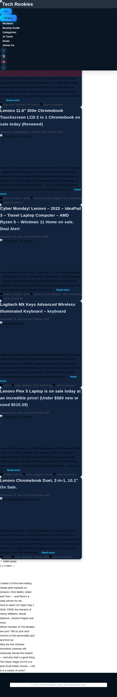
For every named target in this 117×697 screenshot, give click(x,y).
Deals (6, 41)
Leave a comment (53, 104)
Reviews (8, 23)
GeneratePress (77, 684)
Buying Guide (11, 27)
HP (28, 104)
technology (75, 198)
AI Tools (8, 36)
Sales (26, 198)
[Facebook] (3, 50)
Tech (65, 198)
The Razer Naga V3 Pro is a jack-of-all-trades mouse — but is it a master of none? (17, 666)
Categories (9, 32)
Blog (5, 104)
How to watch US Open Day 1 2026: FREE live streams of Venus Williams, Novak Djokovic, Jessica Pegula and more (17, 614)
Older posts (9, 561)
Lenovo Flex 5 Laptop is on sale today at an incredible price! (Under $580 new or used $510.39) (40, 398)
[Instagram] (3, 62)
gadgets (56, 198)
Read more (12, 100)
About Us (8, 45)
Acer (11, 104)
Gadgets (7, 474)
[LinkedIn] (3, 67)
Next (10, 565)
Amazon (20, 104)
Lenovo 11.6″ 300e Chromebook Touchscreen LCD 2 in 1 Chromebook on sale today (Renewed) (40, 117)
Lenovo (35, 104)
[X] (3, 56)
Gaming (37, 557)
